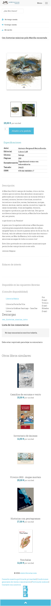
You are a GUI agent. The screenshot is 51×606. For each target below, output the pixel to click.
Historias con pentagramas (25, 518)
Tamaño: (7, 167)
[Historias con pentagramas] (25, 499)
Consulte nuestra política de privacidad (19, 579)
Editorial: (8, 151)
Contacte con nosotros (11, 585)
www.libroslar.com (28, 573)
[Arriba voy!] (25, 602)
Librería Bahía (12, 298)
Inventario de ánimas (25, 435)
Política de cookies (40, 582)
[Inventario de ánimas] (25, 417)
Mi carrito (8, 30)
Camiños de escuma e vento (25, 394)
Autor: (6, 148)
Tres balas (25, 559)
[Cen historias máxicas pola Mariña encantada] (23, 70)
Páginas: (7, 158)
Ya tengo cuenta (10, 25)
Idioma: (7, 155)
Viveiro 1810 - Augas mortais (25, 477)
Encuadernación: (11, 163)
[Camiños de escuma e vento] (25, 375)
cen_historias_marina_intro (15, 319)
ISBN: (6, 170)
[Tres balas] (25, 541)
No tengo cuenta (11, 19)
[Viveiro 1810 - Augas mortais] (25, 458)
